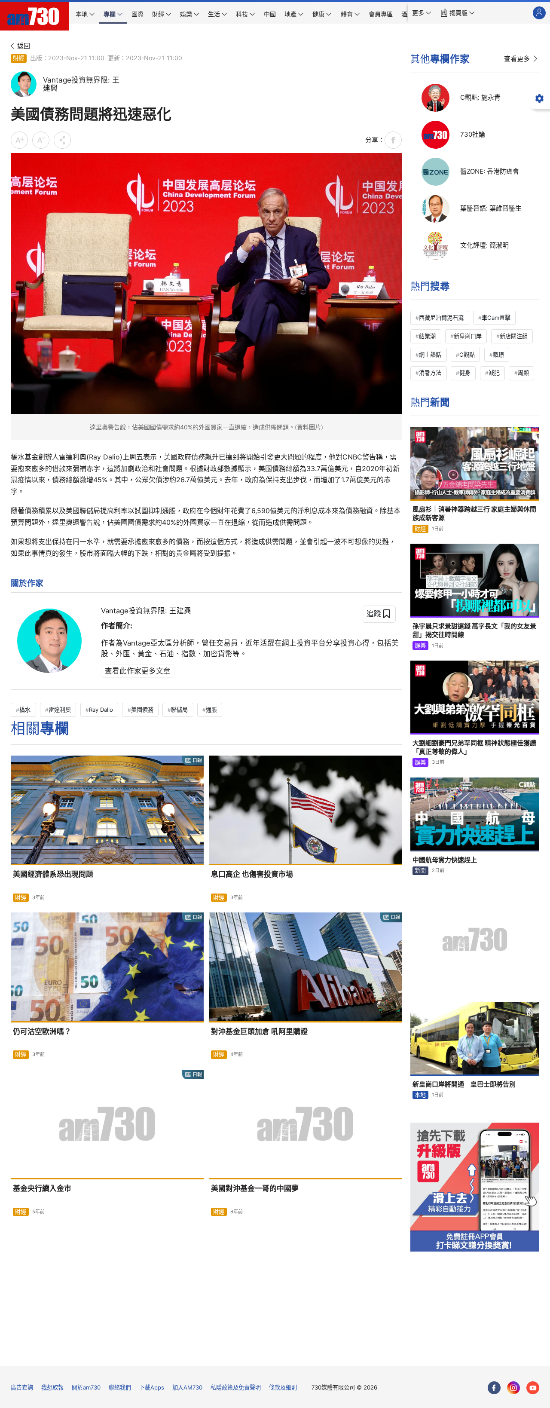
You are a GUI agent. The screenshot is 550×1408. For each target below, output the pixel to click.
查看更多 (517, 59)
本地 (420, 1094)
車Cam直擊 (496, 317)
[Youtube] (532, 1387)
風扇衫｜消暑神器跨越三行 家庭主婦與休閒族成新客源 (474, 513)
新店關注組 (514, 336)
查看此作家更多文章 (138, 671)
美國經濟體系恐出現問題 (53, 874)
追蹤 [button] (374, 613)
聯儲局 (179, 709)
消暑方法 (430, 372)
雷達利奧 (60, 709)
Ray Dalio (101, 709)
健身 (465, 372)
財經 (18, 58)
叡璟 (498, 354)
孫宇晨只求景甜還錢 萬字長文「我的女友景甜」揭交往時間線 (474, 630)
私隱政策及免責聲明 (236, 1387)
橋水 (25, 709)
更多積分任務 (319, 1353)
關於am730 (86, 1387)
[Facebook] (494, 1387)
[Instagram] (513, 1387)
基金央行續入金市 (42, 1188)
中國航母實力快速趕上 (444, 860)
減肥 (494, 372)
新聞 (420, 870)
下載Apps (151, 1387)
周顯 (523, 372)
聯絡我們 (120, 1387)
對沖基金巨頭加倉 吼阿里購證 (259, 1031)
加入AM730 (187, 1387)
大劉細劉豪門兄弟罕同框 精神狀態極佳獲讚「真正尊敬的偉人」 (474, 747)
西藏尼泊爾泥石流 (441, 317)
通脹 (211, 709)
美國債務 (142, 709)
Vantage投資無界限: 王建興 (146, 610)
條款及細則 (283, 1387)
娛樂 (420, 645)
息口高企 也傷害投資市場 (252, 874)
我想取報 (52, 1387)
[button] (422, 13)
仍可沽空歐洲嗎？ (42, 1031)
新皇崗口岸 (468, 336)
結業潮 (427, 336)
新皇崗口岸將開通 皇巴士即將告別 (464, 1084)
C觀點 (467, 354)
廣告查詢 (22, 1387)
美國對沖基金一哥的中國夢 (255, 1188)
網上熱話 (430, 354)
